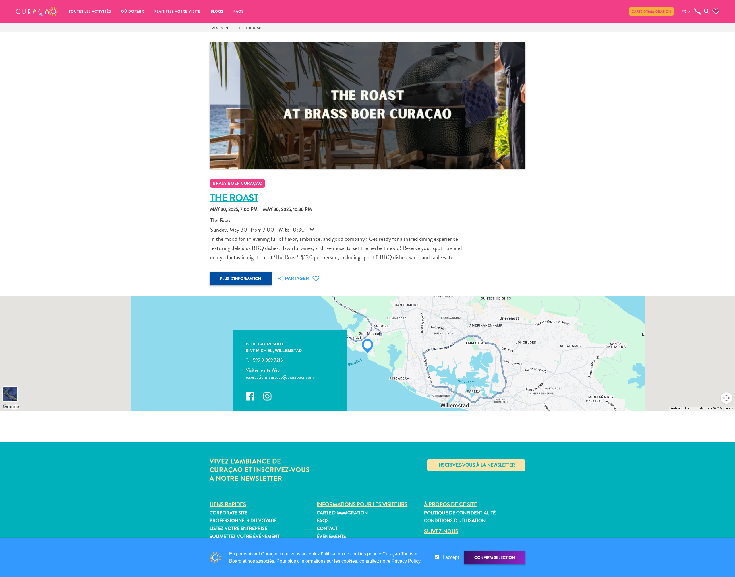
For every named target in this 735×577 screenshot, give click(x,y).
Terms (729, 408)
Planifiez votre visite (177, 11)
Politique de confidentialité (460, 513)
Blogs (217, 11)
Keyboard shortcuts (683, 408)
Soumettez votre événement (245, 536)
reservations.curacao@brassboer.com (280, 377)
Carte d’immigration (651, 11)
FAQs (238, 11)
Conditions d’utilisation (455, 520)
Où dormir (132, 11)
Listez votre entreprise (238, 528)
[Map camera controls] (726, 398)
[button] (37, 11)
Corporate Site (228, 513)
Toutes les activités (90, 11)
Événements (220, 28)
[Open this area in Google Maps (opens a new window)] (10, 407)
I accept (451, 557)
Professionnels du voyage (243, 520)
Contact (327, 528)
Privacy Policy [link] (406, 561)
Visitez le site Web (263, 370)
